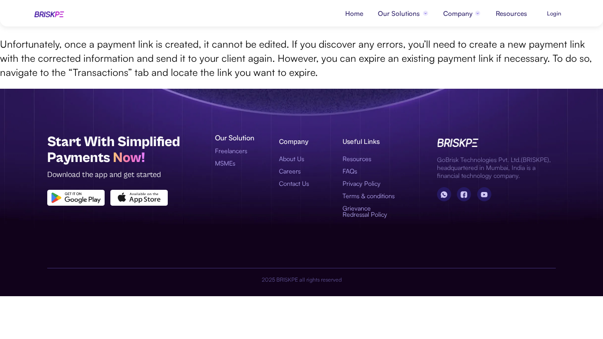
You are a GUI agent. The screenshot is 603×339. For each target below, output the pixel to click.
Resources (511, 13)
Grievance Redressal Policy (365, 211)
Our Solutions (399, 13)
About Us (291, 158)
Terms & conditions (369, 196)
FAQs (350, 171)
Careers (290, 171)
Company (457, 13)
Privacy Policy (362, 183)
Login (554, 13)
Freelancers (231, 150)
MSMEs (225, 163)
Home (354, 13)
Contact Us (294, 183)
